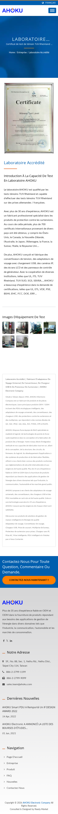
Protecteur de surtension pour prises (20, 531)
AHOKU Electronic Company (36, 803)
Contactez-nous (15, 788)
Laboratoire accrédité (39, 53)
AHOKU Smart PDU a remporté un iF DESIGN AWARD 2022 (28, 709)
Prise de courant (24, 528)
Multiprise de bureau (40, 528)
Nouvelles (12, 782)
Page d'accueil (14, 757)
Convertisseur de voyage (34, 524)
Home (12, 53)
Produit (11, 769)
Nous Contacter (16, 539)
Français (50, 3)
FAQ (9, 775)
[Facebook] (3, 641)
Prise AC (9, 535)
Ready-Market (41, 809)
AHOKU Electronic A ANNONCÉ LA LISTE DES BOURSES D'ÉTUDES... (27, 726)
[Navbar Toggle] (52, 10)
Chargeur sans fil (42, 531)
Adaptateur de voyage (14, 524)
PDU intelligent (34, 535)
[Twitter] (7, 641)
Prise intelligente (20, 535)
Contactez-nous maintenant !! (29, 580)
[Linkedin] (11, 641)
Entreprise (22, 53)
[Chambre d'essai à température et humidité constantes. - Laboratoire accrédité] (8, 328)
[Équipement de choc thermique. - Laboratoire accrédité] (22, 328)
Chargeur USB (11, 528)
